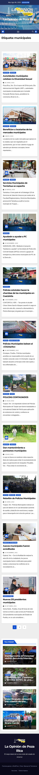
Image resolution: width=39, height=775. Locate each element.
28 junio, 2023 (9, 82)
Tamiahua (12, 179)
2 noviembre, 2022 (11, 299)
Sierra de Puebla (14, 340)
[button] (33, 31)
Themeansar (33, 766)
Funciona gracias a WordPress (10, 766)
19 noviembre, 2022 (11, 243)
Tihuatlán (13, 444)
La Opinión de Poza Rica (19, 19)
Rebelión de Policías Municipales (19, 498)
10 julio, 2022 (9, 401)
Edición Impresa (23, 770)
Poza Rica (6, 72)
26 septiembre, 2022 (12, 350)
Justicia (6, 340)
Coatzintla (6, 286)
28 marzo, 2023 (10, 189)
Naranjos (6, 233)
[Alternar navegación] (18, 31)
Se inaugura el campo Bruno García (16, 721)
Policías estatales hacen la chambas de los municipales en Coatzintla (18, 293)
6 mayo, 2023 (9, 136)
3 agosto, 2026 (12, 661)
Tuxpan (12, 393)
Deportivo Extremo (10, 718)
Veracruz (8, 653)
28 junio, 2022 (9, 502)
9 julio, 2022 (9, 454)
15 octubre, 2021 (11, 606)
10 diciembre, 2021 (11, 552)
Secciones (14, 770)
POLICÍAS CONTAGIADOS (15, 397)
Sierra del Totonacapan (10, 542)
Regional (13, 72)
